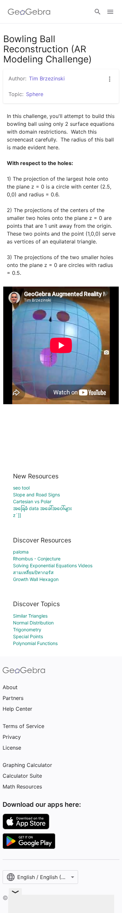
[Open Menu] (110, 12)
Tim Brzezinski (47, 78)
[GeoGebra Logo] (29, 11)
